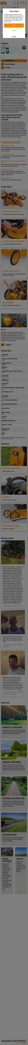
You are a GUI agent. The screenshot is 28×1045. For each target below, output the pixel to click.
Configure (14, 30)
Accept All (14, 25)
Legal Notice (14, 36)
